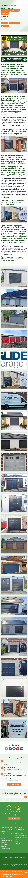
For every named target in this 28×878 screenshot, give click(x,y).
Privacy (16, 857)
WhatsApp (5, 13)
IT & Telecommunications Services (21, 830)
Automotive (3, 836)
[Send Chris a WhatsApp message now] (14, 59)
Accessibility (23, 857)
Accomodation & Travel (6, 827)
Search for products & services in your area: (14, 793)
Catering (3, 838)
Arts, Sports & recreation (7, 833)
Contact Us (5, 860)
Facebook (5, 26)
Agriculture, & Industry (6, 829)
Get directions (5, 19)
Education (3, 846)
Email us (5, 23)
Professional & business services (20, 840)
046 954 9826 (15, 10)
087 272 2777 (5, 10)
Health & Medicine (5, 848)
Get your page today (14, 818)
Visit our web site (15, 23)
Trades (16, 848)
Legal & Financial (19, 833)
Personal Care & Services (21, 837)
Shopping (17, 845)
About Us (23, 860)
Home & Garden (18, 827)
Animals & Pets (4, 831)
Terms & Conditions (7, 857)
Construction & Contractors (4, 843)
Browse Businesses (14, 860)
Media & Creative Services (21, 835)
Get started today (13, 784)
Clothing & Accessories (6, 840)
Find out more (8, 876)
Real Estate (17, 843)
